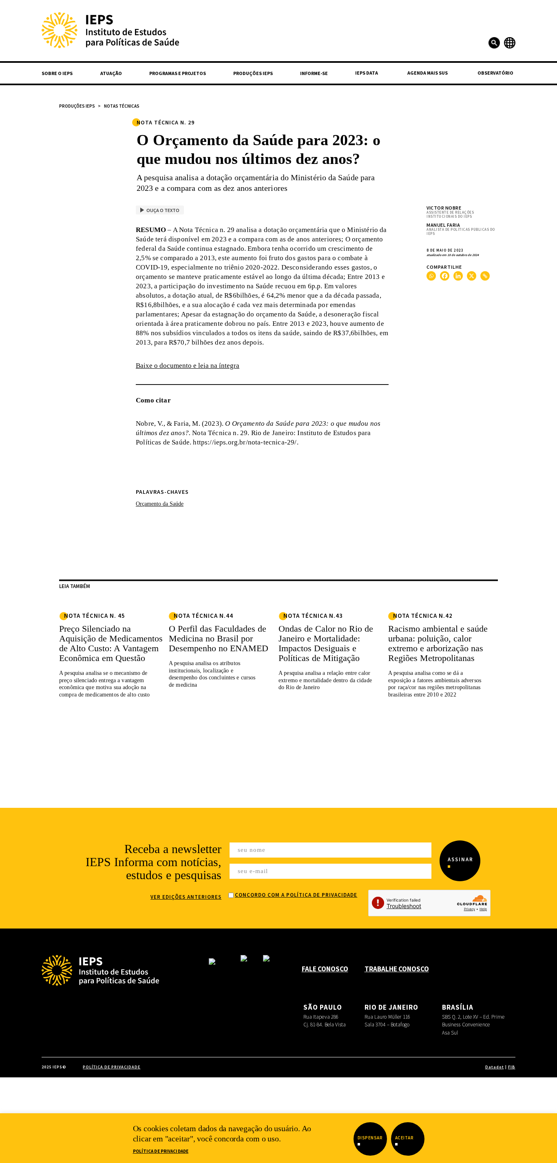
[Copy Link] (485, 276)
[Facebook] (444, 276)
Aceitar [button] (404, 1138)
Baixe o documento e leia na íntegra (187, 365)
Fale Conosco (325, 969)
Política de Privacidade (161, 1151)
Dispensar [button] (370, 1138)
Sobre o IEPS (57, 73)
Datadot (494, 1067)
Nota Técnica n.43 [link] (313, 615)
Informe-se (314, 73)
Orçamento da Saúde (159, 504)
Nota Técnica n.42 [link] (423, 615)
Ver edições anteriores (185, 896)
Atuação (111, 73)
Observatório (495, 73)
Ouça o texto (162, 210)
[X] (471, 276)
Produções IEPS (253, 73)
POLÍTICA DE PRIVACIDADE (111, 1067)
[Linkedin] (458, 276)
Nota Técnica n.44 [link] (203, 615)
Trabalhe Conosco (397, 969)
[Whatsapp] (431, 276)
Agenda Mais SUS (427, 73)
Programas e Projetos (177, 73)
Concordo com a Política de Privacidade (296, 894)
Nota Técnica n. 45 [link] (94, 615)
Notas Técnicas (121, 106)
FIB (511, 1067)
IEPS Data (366, 73)
